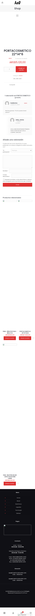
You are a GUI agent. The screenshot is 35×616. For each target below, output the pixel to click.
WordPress (24, 593)
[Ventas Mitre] (17, 2)
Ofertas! (18, 513)
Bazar (18, 501)
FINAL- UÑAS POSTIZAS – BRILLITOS (10, 332)
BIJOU (21, 75)
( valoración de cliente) (21, 58)
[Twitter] (16, 595)
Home (18, 498)
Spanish (23, 615)
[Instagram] (21, 595)
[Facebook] (14, 595)
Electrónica (18, 504)
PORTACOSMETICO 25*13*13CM (25, 332)
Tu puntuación (6, 151)
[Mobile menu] (32, 2)
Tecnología (18, 510)
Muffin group (20, 591)
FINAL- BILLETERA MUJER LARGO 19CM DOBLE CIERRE (10, 476)
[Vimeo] (19, 595)
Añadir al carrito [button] (9, 338)
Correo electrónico (6, 175)
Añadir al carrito (21, 69)
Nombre (5, 171)
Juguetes (18, 507)
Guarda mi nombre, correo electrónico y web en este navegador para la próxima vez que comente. (17, 180)
